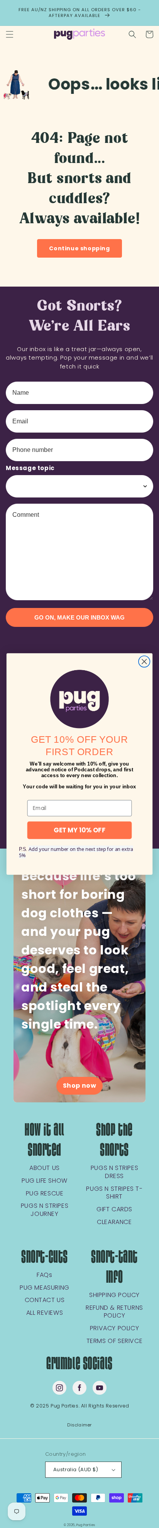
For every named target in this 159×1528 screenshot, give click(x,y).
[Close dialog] (144, 661)
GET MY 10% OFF (79, 830)
